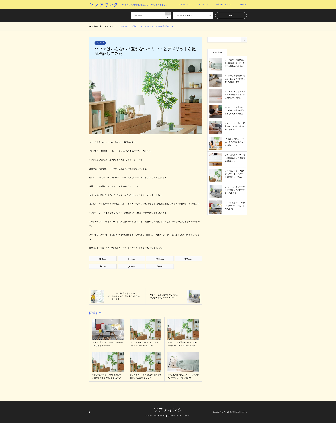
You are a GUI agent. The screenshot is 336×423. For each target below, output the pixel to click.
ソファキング (168, 409)
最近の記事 (217, 52)
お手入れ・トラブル (224, 4)
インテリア (203, 4)
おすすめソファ (185, 4)
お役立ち (243, 4)
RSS (90, 412)
